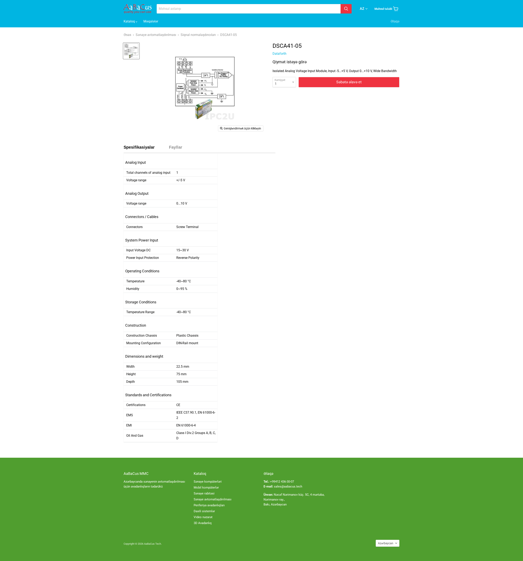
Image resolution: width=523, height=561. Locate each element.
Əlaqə (395, 21)
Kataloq (130, 21)
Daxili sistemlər (204, 511)
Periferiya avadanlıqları (209, 505)
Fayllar (175, 147)
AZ (362, 8)
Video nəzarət (203, 517)
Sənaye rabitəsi (204, 493)
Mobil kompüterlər (206, 487)
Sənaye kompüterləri (208, 481)
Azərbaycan (385, 543)
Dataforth (279, 54)
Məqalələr (150, 21)
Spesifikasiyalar (139, 147)
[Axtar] (346, 8)
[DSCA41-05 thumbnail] (131, 51)
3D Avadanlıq (203, 523)
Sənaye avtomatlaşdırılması (212, 499)
